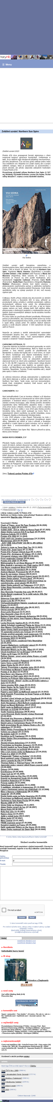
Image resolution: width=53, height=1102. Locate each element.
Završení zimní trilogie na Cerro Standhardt (20, 698)
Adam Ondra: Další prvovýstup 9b (16, 629)
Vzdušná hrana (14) (29, 1044)
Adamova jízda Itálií (10, 598)
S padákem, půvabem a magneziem (17, 787)
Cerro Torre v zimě (9, 663)
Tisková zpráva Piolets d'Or (20, 473)
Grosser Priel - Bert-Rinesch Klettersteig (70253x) (23, 1027)
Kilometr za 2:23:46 (9, 709)
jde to (47, 1014)
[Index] (26, 57)
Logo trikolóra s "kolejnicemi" (11, 1078)
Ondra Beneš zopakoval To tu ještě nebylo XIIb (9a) (24, 594)
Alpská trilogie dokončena (13, 743)
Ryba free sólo (7, 812)
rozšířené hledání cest (26, 941)
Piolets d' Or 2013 (9, 672)
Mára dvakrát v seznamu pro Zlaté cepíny (19, 565)
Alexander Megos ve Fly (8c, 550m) (16, 649)
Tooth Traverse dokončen (12, 712)
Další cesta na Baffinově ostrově (15, 707)
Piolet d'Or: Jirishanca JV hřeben (16, 554)
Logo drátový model (8, 1086)
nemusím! (11, 1014)
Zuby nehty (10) (45, 1044)
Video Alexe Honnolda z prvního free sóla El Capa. (24, 587)
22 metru (31, 1014)
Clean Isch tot (7, 774)
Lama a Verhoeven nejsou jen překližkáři (19, 789)
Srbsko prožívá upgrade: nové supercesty (20, 634)
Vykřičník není (22, 1016)
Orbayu (4, 769)
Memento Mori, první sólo (12, 701)
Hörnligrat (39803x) (31, 1033)
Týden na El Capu (9, 654)
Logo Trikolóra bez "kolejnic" (11, 1082)
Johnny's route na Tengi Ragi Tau (16, 547)
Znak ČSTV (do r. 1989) (10, 1070)
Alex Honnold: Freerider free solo (16, 592)
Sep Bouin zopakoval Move (13, 567)
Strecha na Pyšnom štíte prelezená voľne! (20, 678)
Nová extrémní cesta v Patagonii (15, 758)
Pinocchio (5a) (7, 996)
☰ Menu (7, 64)
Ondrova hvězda (8, 534)
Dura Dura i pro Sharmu (12, 674)
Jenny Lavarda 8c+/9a (11, 760)
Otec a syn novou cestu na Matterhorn (18, 752)
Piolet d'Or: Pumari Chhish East (15, 552)
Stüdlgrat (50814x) (33, 1028)
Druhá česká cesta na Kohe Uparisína (18, 796)
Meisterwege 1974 (9, 541)
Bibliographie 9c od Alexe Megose (16, 563)
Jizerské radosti (35, 1016)
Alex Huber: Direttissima (12, 721)
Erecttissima (6, 772)
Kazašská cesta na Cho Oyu (13, 776)
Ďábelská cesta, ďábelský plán (14, 607)
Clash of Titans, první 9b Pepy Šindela (18, 525)
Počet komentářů (44, 507)
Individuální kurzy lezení (12, 951)
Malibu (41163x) (21, 1031)
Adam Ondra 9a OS (9, 665)
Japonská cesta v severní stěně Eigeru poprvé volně (24, 765)
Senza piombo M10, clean (13, 685)
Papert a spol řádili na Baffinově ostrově (19, 692)
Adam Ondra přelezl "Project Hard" (17, 578)
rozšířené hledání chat (26, 943)
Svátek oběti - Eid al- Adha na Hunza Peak (20, 530)
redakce (12, 507)
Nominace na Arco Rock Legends (16, 636)
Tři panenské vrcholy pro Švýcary (16, 632)
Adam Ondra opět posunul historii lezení (19, 576)
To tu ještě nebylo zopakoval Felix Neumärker (21, 641)
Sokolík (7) (22, 1048)
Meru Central (6, 820)
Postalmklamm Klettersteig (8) (30, 1046)
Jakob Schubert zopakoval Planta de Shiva (20, 625)
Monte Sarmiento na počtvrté (14, 749)
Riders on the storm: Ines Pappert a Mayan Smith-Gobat (26, 618)
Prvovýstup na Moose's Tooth (14, 669)
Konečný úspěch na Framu (13, 825)
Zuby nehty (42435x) (31, 1030)
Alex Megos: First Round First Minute (18, 627)
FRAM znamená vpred (11, 823)
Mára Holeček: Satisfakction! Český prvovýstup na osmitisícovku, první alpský (23, 582)
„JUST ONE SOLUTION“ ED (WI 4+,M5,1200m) (22, 543)
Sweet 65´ (5, 794)
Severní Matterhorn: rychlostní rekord (18, 645)
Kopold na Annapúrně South (14, 778)
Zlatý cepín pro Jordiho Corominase (17, 538)
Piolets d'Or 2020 (8, 561)
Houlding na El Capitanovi (13, 736)
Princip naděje (7, 783)
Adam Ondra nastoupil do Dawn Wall (17, 829)
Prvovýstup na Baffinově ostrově (15, 798)
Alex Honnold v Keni (10, 614)
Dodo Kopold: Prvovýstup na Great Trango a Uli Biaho (25, 694)
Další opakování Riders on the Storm (17, 827)
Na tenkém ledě (8, 734)
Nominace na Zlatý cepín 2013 (14, 676)
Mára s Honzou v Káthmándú (14, 792)
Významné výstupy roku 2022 (14, 556)
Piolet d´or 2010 (8, 754)
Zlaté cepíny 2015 (8, 647)
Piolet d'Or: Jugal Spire (11, 550)
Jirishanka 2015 (8, 638)
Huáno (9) (6, 1046)
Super (3, 1014)
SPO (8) (15, 1046)
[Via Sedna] (26, 222)
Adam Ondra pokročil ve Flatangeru (17, 585)
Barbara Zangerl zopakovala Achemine (18, 616)
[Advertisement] (26, 27)
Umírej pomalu (7, 610)
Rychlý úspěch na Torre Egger (14, 747)
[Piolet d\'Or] (26, 143)
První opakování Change (12, 558)
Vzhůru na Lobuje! (9, 732)
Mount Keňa (6, 809)
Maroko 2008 (6, 803)
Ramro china (6, 814)
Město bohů (6, 818)
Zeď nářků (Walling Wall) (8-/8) (13, 994)
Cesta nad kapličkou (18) (11, 1044)
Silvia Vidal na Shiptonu (12, 805)
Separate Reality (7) (34, 1048)
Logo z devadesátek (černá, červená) (15, 1074)
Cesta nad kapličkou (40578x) (40, 1031)
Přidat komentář (9, 510)
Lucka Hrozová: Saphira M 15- (14, 623)
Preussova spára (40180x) (12, 1033)
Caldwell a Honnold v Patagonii (15, 661)
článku (33, 1066)
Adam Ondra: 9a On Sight (12, 687)
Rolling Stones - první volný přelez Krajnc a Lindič (24, 656)
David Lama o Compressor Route (16, 723)
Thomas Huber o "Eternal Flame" (16, 763)
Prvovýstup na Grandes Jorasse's (16, 745)
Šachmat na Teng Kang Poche (14, 800)
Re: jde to (40, 1014)
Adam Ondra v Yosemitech (13, 570)
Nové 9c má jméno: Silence (13, 574)
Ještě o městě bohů (10, 816)
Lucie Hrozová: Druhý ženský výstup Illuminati (22, 714)
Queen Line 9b (7, 601)
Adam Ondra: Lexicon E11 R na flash (17, 532)
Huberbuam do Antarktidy (12, 785)
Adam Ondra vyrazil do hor (13, 807)
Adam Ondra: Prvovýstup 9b (13, 729)
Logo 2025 (5, 1089)
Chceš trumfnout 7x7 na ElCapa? (16, 652)
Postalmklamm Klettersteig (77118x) (15, 1026)
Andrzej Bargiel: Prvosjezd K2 (14, 572)
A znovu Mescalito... (10, 689)
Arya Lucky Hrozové (10, 612)
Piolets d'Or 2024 (8, 536)
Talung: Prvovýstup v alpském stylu (17, 667)
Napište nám (16, 517)
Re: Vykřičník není (8, 1016)
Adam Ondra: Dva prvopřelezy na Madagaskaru (22, 738)
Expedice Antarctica (10, 780)
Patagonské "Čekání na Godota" (15, 756)
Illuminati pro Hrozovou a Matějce (16, 718)
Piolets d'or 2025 (8, 527)
